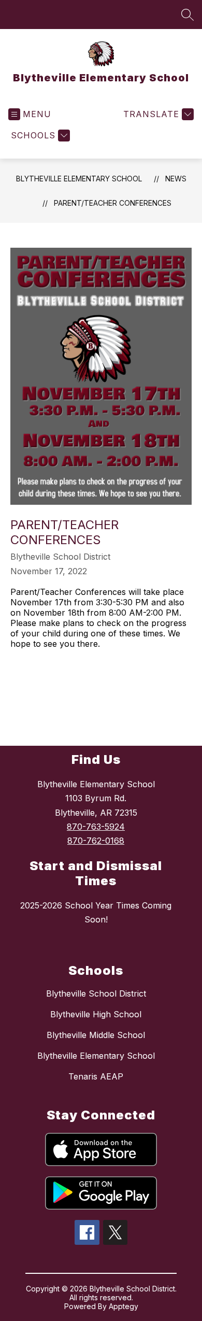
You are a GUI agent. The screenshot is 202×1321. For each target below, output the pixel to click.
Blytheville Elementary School (79, 178)
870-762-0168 (95, 840)
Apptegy (123, 1306)
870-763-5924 (96, 826)
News (175, 178)
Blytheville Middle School (96, 1035)
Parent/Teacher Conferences (112, 202)
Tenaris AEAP (95, 1076)
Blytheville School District (96, 993)
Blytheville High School (95, 1014)
